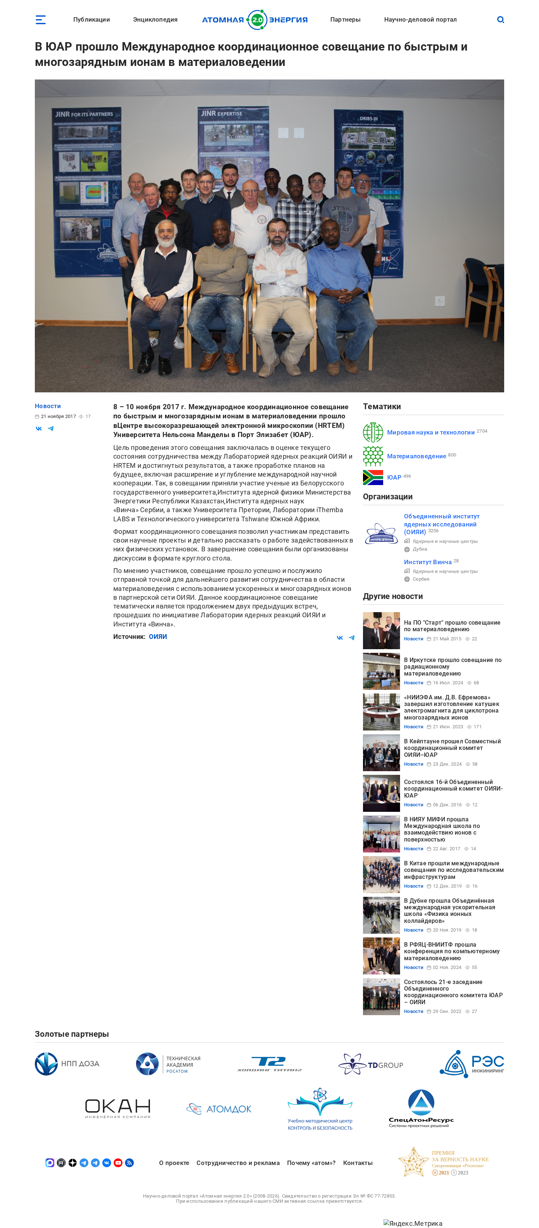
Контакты (358, 1162)
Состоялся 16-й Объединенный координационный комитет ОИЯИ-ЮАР (453, 788)
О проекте (174, 1162)
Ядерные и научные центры (445, 541)
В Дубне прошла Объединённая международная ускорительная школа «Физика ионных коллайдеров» (449, 910)
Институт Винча (428, 562)
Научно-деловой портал (420, 19)
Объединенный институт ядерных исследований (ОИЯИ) (442, 524)
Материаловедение (416, 456)
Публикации (91, 19)
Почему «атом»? (311, 1162)
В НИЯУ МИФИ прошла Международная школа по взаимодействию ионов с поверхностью (442, 829)
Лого (257, 19)
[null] (39, 429)
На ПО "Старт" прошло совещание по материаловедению (452, 626)
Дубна (420, 549)
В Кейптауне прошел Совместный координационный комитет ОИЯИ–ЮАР (452, 748)
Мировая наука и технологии (431, 432)
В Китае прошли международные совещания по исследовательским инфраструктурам (454, 870)
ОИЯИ (158, 636)
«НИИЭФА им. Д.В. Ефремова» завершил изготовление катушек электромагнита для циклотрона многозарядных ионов (451, 707)
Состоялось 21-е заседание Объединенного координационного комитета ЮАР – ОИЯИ (453, 992)
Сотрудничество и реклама (238, 1162)
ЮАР (394, 477)
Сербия (421, 579)
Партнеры (345, 19)
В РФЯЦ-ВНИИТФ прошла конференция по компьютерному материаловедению (452, 951)
